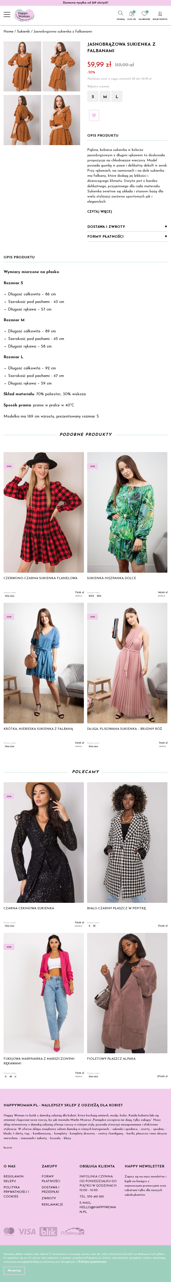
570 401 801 (95, 1196)
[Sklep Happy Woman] (24, 15)
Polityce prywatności (92, 1262)
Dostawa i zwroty (106, 227)
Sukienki (23, 31)
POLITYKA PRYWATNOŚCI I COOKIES (16, 1192)
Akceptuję (14, 1270)
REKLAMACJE (52, 1204)
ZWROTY (49, 1198)
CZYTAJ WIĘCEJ (99, 212)
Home (8, 31)
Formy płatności (105, 237)
